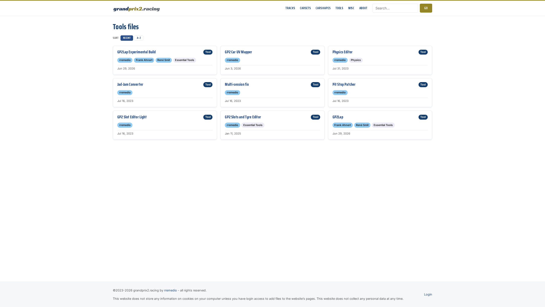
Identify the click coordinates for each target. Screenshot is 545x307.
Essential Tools (184, 60)
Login (428, 294)
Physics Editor (343, 52)
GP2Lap (338, 117)
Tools (339, 8)
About (363, 8)
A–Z (139, 38)
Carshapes (323, 8)
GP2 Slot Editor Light (132, 117)
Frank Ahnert (144, 60)
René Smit (163, 60)
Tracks (290, 8)
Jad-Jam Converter (130, 84)
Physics (356, 60)
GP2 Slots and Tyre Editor (243, 117)
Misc (351, 8)
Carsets (305, 8)
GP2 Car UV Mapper (238, 52)
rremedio (125, 60)
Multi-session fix (237, 84)
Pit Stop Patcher (344, 84)
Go (426, 8)
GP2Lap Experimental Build (136, 52)
